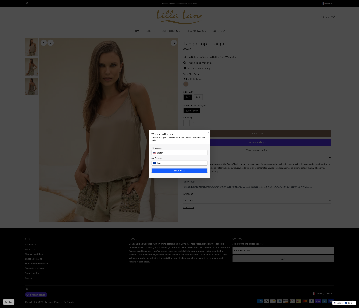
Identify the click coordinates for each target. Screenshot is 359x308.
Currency (158, 158)
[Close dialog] (208, 132)
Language (158, 148)
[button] (344, 303)
